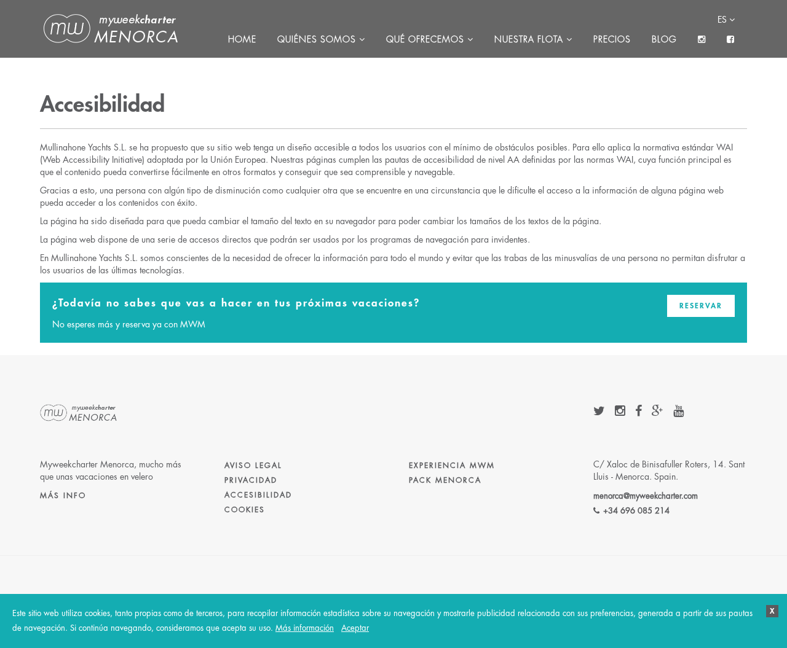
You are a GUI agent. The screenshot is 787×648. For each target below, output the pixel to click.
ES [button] (723, 19)
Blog (664, 39)
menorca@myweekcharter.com (645, 496)
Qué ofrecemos (426, 39)
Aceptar (355, 628)
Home (242, 39)
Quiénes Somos (318, 39)
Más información (304, 628)
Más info (63, 495)
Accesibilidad (258, 495)
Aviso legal (253, 465)
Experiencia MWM (452, 465)
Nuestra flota (530, 39)
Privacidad (250, 480)
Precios (612, 39)
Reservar (700, 306)
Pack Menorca (445, 480)
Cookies (244, 509)
